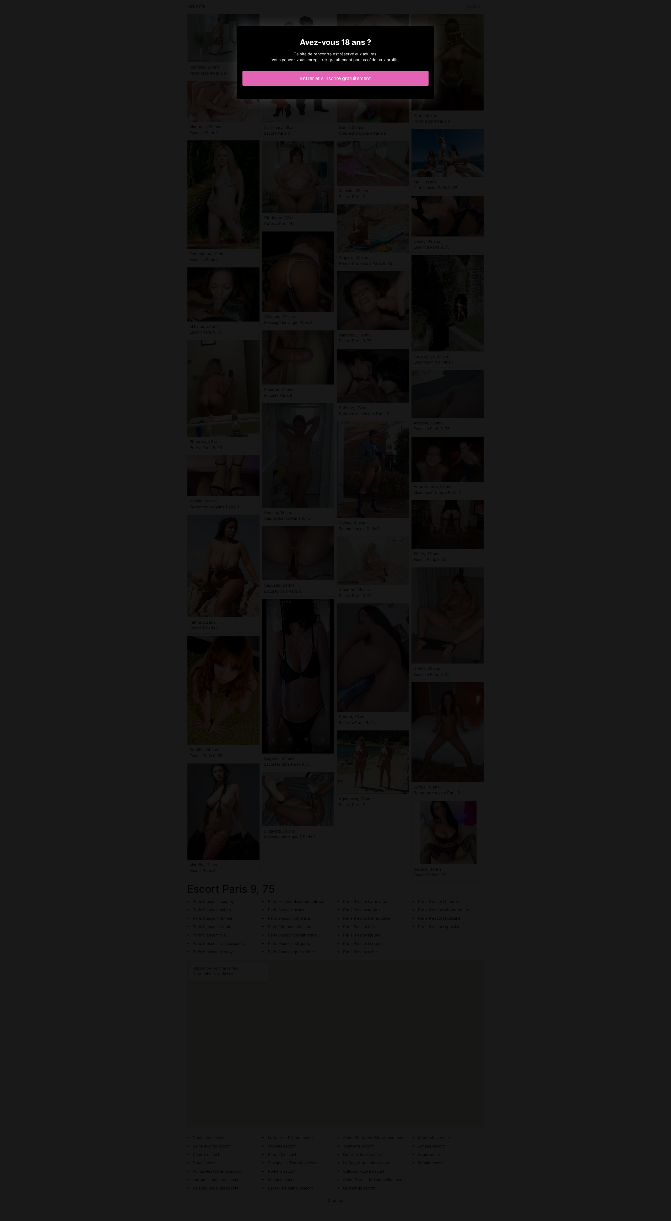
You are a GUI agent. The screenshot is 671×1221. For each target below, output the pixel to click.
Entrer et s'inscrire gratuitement (335, 78)
